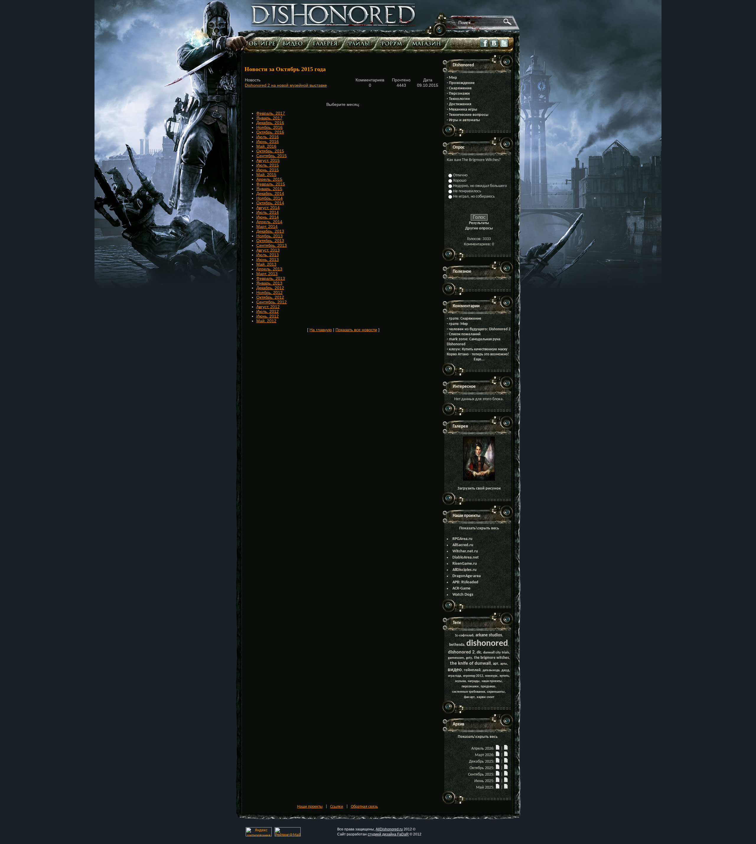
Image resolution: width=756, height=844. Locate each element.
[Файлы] (360, 43)
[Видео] (294, 43)
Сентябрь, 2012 (271, 302)
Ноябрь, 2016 (269, 127)
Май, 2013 (266, 264)
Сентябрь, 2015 (271, 155)
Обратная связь (364, 806)
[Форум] (393, 43)
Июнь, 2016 (267, 141)
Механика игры (463, 109)
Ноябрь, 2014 (269, 198)
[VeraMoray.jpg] (479, 479)
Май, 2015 (266, 174)
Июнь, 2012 (267, 316)
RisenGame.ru (464, 563)
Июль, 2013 (267, 254)
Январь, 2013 (269, 283)
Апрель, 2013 (269, 269)
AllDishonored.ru (389, 829)
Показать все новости (356, 329)
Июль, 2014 (267, 212)
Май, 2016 (266, 146)
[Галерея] (326, 43)
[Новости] (497, 748)
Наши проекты (309, 806)
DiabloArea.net (465, 557)
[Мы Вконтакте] (494, 47)
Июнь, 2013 (267, 259)
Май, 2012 (266, 320)
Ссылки (336, 806)
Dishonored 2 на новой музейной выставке (286, 85)
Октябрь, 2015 (270, 151)
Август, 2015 (268, 160)
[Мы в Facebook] (484, 47)
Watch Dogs (462, 594)
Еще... (479, 359)
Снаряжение (460, 88)
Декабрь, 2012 (270, 287)
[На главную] (333, 25)
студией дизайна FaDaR (388, 834)
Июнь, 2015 (267, 170)
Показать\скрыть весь (479, 528)
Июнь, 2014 (267, 217)
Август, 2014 (268, 207)
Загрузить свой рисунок (479, 488)
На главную (320, 329)
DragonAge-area (466, 576)
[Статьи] (262, 43)
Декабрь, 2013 (270, 231)
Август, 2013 (268, 250)
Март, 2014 (267, 226)
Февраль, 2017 (270, 113)
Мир (453, 77)
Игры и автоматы (464, 120)
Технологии (459, 99)
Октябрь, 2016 (270, 132)
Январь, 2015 (269, 188)
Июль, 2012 (267, 311)
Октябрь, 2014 (270, 203)
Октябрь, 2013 (270, 240)
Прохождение (462, 83)
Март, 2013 (267, 273)
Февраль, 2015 (270, 184)
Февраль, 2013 (270, 278)
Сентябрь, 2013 (271, 245)
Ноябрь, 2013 (269, 236)
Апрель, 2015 (269, 179)
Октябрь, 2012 (270, 297)
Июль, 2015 (267, 165)
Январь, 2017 (269, 118)
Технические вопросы (468, 115)
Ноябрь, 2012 (269, 292)
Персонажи (459, 93)
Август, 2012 (268, 306)
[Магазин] (428, 43)
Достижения (460, 104)
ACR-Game (461, 588)
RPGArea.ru (462, 539)
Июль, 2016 (267, 136)
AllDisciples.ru (464, 570)
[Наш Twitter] (504, 47)
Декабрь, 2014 (270, 193)
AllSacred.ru (462, 545)
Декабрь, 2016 (270, 122)
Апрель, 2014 (269, 221)
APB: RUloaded (465, 582)
